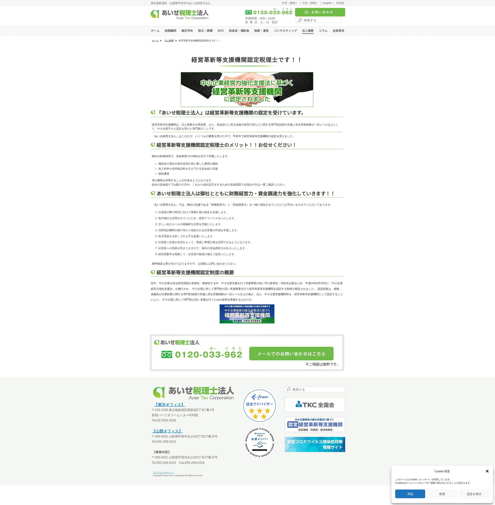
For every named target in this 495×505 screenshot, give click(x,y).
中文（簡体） (310, 2)
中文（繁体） (290, 2)
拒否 (442, 494)
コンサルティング (285, 30)
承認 (410, 494)
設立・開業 (205, 30)
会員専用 (338, 30)
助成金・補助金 (239, 30)
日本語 (340, 2)
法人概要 (308, 30)
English (327, 2)
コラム (323, 30)
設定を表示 (474, 494)
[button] (487, 471)
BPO (221, 30)
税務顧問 (170, 30)
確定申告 (187, 30)
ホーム (155, 30)
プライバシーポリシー (163, 472)
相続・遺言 (261, 30)
